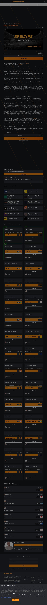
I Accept (15, 599)
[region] (23, 594)
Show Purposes (16, 602)
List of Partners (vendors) (6, 597)
